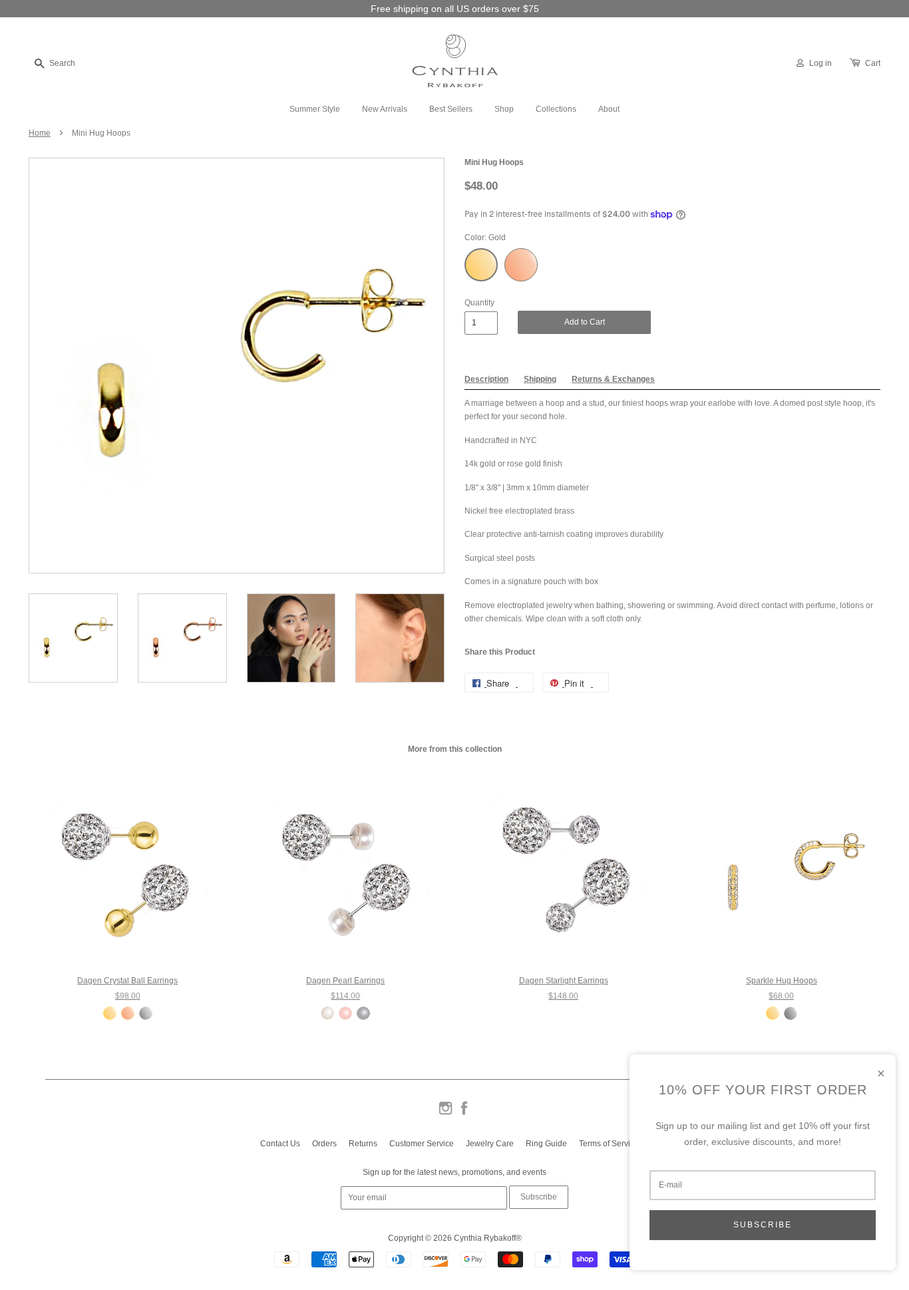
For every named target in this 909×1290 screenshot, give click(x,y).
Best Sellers (450, 109)
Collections (556, 109)
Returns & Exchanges (613, 379)
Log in (820, 63)
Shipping (540, 379)
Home (40, 133)
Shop (504, 109)
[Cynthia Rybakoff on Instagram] (445, 1113)
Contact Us (280, 1143)
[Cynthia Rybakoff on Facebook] (464, 1113)
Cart (872, 63)
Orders (324, 1143)
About (609, 109)
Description (486, 379)
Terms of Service (609, 1143)
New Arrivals (384, 109)
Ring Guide (546, 1143)
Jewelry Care (490, 1143)
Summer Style (314, 109)
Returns (363, 1143)
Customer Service (421, 1143)
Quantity (479, 302)
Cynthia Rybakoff (485, 1238)
